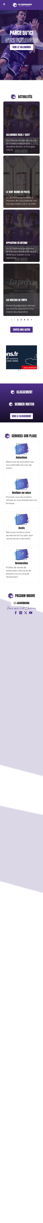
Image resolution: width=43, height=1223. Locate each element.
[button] (8, 357)
